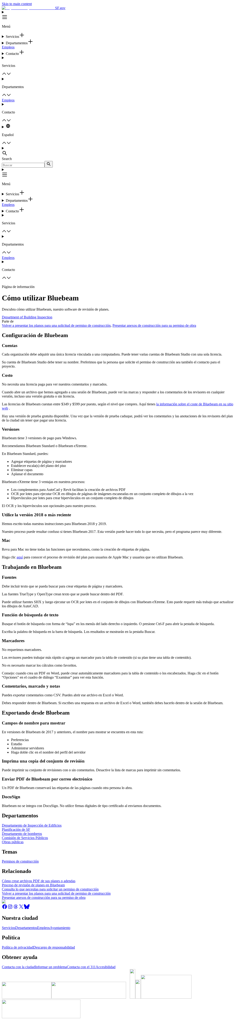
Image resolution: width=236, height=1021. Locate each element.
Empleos (8, 47)
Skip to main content (17, 4)
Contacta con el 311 (81, 967)
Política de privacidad (17, 947)
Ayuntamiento (60, 928)
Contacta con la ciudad (18, 967)
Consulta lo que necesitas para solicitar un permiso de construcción (50, 889)
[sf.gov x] (21, 908)
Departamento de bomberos (22, 834)
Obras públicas (13, 842)
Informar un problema (51, 967)
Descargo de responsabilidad (54, 947)
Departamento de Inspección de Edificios (32, 825)
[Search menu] (118, 151)
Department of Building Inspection (27, 317)
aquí (20, 557)
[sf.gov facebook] (4, 908)
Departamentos (26, 928)
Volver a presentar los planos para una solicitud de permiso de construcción (56, 325)
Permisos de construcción (20, 861)
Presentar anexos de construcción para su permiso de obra (154, 325)
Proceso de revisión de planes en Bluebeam (33, 885)
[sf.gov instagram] (10, 908)
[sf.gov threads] (15, 908)
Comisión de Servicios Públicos (25, 838)
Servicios (8, 928)
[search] (48, 164)
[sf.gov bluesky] (27, 908)
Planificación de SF (16, 829)
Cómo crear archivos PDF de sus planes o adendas (38, 881)
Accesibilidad (105, 967)
